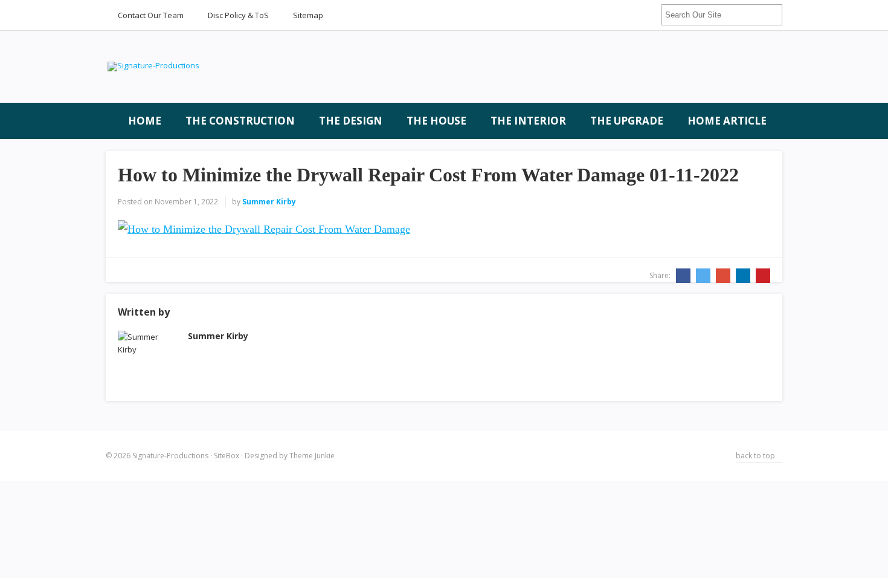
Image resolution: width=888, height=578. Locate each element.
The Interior (528, 121)
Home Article (727, 121)
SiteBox (226, 455)
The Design (350, 121)
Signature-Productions (170, 455)
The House (436, 121)
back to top (756, 455)
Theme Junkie (312, 455)
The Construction (240, 121)
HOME (143, 121)
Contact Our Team (151, 15)
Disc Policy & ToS (238, 15)
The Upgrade (626, 121)
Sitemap (308, 15)
